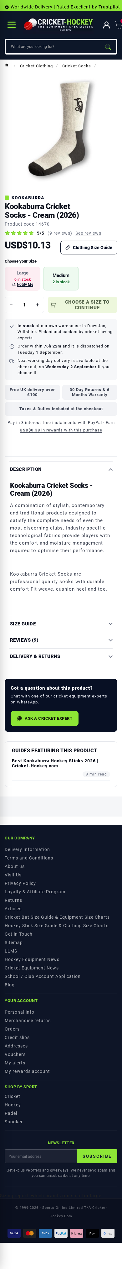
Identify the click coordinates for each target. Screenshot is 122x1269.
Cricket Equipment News (32, 967)
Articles (13, 908)
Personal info (19, 1012)
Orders (12, 1028)
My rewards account (27, 1071)
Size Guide (23, 624)
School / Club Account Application (43, 976)
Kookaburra (28, 197)
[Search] (108, 46)
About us (15, 866)
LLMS (11, 950)
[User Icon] (106, 25)
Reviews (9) (24, 640)
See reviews (88, 233)
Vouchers (15, 1054)
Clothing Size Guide (92, 247)
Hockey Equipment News (32, 959)
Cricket (12, 1096)
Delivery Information (27, 849)
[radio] (22, 278)
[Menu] (11, 25)
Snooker (14, 1121)
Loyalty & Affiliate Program (35, 891)
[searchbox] (53, 46)
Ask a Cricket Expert (48, 718)
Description (26, 469)
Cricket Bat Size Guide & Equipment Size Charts (57, 917)
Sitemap (14, 942)
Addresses (16, 1045)
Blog (10, 984)
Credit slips (17, 1037)
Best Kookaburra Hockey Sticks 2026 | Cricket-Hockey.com (55, 763)
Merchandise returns (28, 1020)
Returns (13, 900)
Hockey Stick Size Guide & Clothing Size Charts (57, 925)
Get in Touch (19, 934)
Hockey (13, 1104)
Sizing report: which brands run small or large (50, 1195)
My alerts (15, 1062)
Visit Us (13, 874)
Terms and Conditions (29, 857)
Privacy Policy (20, 883)
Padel (11, 1113)
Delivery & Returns (35, 656)
